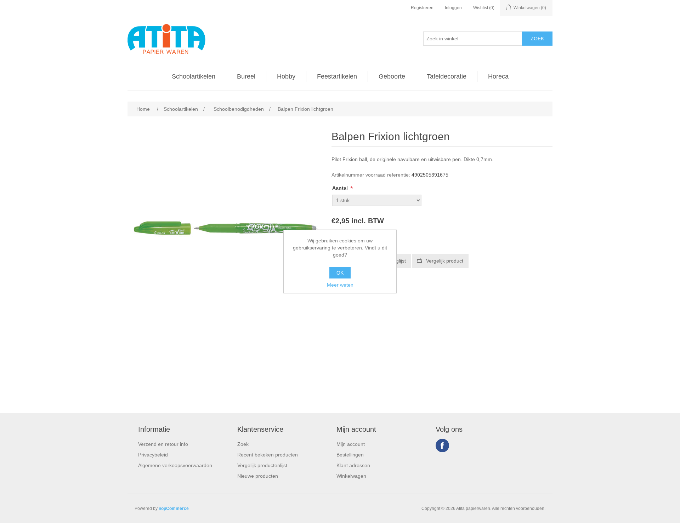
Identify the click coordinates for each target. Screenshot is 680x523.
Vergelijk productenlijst (262, 465)
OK (340, 273)
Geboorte (392, 76)
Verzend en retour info (163, 444)
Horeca (498, 76)
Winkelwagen (351, 476)
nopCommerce (174, 508)
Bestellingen (350, 455)
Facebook (442, 445)
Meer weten (340, 285)
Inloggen (453, 7)
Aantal (340, 188)
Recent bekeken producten (267, 455)
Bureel (246, 76)
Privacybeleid (153, 455)
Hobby (286, 76)
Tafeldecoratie (446, 76)
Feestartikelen (337, 76)
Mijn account (350, 444)
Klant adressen (353, 465)
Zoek (243, 444)
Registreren (422, 7)
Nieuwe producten (257, 476)
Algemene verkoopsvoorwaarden (175, 465)
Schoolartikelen (193, 76)
